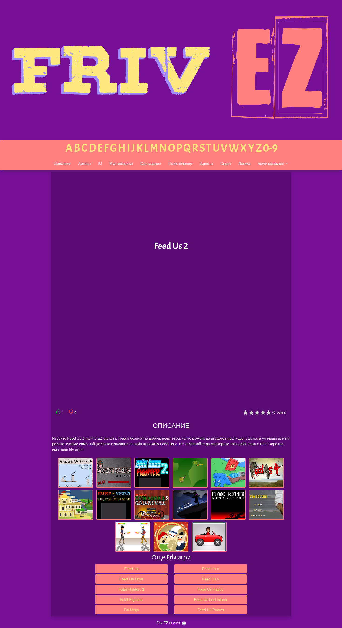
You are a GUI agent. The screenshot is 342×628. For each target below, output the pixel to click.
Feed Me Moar (131, 579)
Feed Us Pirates (210, 609)
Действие (62, 163)
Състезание (150, 163)
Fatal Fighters (131, 599)
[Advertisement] (19, 244)
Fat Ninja (131, 609)
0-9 (270, 148)
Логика (244, 163)
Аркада (84, 163)
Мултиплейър (121, 163)
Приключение (180, 163)
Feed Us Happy (211, 589)
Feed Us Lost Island (210, 599)
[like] (58, 412)
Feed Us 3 (210, 568)
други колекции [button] (271, 163)
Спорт (225, 163)
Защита (206, 163)
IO (100, 163)
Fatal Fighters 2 (131, 589)
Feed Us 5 (210, 579)
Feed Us (131, 568)
